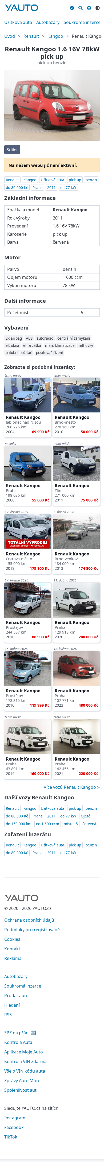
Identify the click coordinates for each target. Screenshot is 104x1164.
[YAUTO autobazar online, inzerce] (21, 7)
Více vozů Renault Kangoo (70, 787)
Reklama (13, 958)
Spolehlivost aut (20, 1090)
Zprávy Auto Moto (22, 1080)
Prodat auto (16, 995)
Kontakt (12, 949)
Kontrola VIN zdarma (25, 1061)
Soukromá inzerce (82, 22)
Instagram (14, 1118)
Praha (38, 187)
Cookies (12, 939)
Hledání (12, 1005)
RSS (8, 1015)
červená (89, 823)
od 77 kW (68, 187)
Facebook (14, 1127)
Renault (31, 36)
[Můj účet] (89, 7)
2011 (51, 187)
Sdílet (12, 150)
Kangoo (55, 36)
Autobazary (47, 22)
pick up (75, 179)
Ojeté (85, 816)
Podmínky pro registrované (32, 930)
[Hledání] (80, 7)
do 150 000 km (18, 823)
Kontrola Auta (18, 1042)
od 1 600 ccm (47, 823)
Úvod (9, 36)
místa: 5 (71, 823)
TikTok (10, 1137)
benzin (91, 179)
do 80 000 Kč (17, 187)
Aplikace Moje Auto (23, 1052)
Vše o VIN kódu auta (24, 1071)
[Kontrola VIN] (72, 7)
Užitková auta (18, 22)
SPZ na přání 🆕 (20, 1033)
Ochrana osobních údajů (29, 920)
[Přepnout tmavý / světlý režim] (97, 7)
